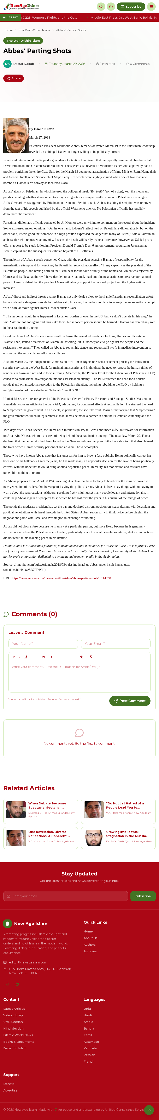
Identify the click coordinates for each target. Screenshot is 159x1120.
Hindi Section (13, 1028)
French (89, 1061)
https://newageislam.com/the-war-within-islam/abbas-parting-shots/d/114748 (61, 578)
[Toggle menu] (151, 6)
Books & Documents (18, 1042)
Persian (89, 1055)
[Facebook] (7, 984)
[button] (34, 656)
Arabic (88, 1022)
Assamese (91, 1042)
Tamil (88, 1035)
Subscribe (143, 896)
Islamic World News (18, 1035)
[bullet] (73, 656)
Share (16, 78)
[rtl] (43, 656)
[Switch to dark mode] (111, 6)
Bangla (89, 1028)
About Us (91, 938)
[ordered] (67, 656)
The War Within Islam (34, 30)
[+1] (58, 656)
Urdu (87, 1009)
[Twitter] (17, 984)
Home (8, 30)
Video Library (13, 1015)
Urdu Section (13, 1022)
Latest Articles (14, 1009)
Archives (90, 951)
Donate (8, 1084)
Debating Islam (14, 1048)
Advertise (10, 1090)
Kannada (90, 1048)
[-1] (52, 656)
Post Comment (133, 701)
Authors (90, 945)
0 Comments (139, 64)
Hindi (88, 1015)
